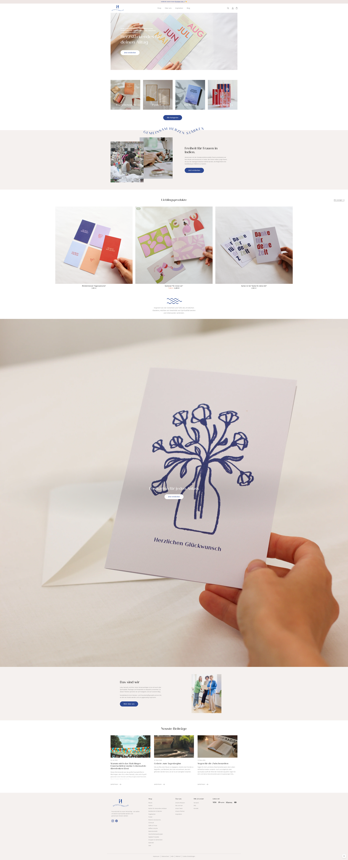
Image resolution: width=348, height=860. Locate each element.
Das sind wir (179, 805)
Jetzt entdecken (130, 53)
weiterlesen (114, 784)
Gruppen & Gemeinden (155, 840)
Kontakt (196, 808)
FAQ (195, 805)
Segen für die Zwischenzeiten (213, 763)
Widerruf (178, 856)
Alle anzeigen (338, 200)
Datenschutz (165, 856)
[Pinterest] (116, 821)
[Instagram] (112, 821)
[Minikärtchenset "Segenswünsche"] (94, 245)
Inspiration (179, 8)
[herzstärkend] (118, 8)
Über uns (168, 8)
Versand (196, 803)
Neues (150, 803)
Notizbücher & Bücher (155, 811)
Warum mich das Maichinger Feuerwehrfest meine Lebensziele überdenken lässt (128, 766)
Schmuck (151, 822)
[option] (174, 41)
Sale (149, 845)
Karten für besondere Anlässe (157, 808)
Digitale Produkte (153, 837)
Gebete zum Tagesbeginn (167, 763)
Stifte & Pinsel (152, 825)
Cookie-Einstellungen (189, 856)
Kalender (151, 843)
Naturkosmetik (152, 831)
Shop (159, 8)
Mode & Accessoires (154, 820)
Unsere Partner (180, 811)
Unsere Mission (180, 803)
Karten (150, 805)
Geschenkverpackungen (155, 834)
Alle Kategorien (172, 118)
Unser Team (179, 808)
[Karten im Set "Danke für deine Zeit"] (254, 245)
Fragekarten (152, 814)
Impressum (156, 856)
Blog (188, 8)
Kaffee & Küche (153, 828)
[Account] (232, 8)
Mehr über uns (129, 704)
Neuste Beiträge (174, 729)
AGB (172, 856)
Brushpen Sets (179, 1)
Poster (150, 817)
